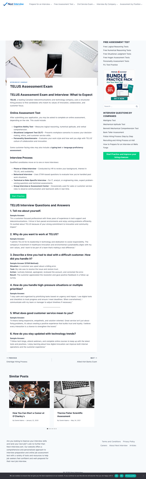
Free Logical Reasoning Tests (115, 47)
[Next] (91, 404)
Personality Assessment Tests (116, 61)
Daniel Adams (19, 420)
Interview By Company (19, 82)
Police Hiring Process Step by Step (118, 136)
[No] (143, 476)
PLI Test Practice (110, 65)
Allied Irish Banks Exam (87, 360)
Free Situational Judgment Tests (117, 54)
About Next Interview (118, 445)
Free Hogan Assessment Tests (116, 57)
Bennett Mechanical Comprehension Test (121, 128)
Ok (116, 476)
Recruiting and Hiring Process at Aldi (119, 140)
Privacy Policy (129, 441)
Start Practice (18, 196)
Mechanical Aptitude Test (114, 124)
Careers (103, 445)
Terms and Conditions (111, 441)
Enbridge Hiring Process (17, 360)
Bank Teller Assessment (113, 132)
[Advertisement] (73, 24)
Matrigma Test (109, 120)
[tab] (47, 428)
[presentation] (29, 394)
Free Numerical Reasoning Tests (117, 50)
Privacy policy (130, 476)
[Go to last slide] (12, 404)
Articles (133, 445)
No (122, 476)
